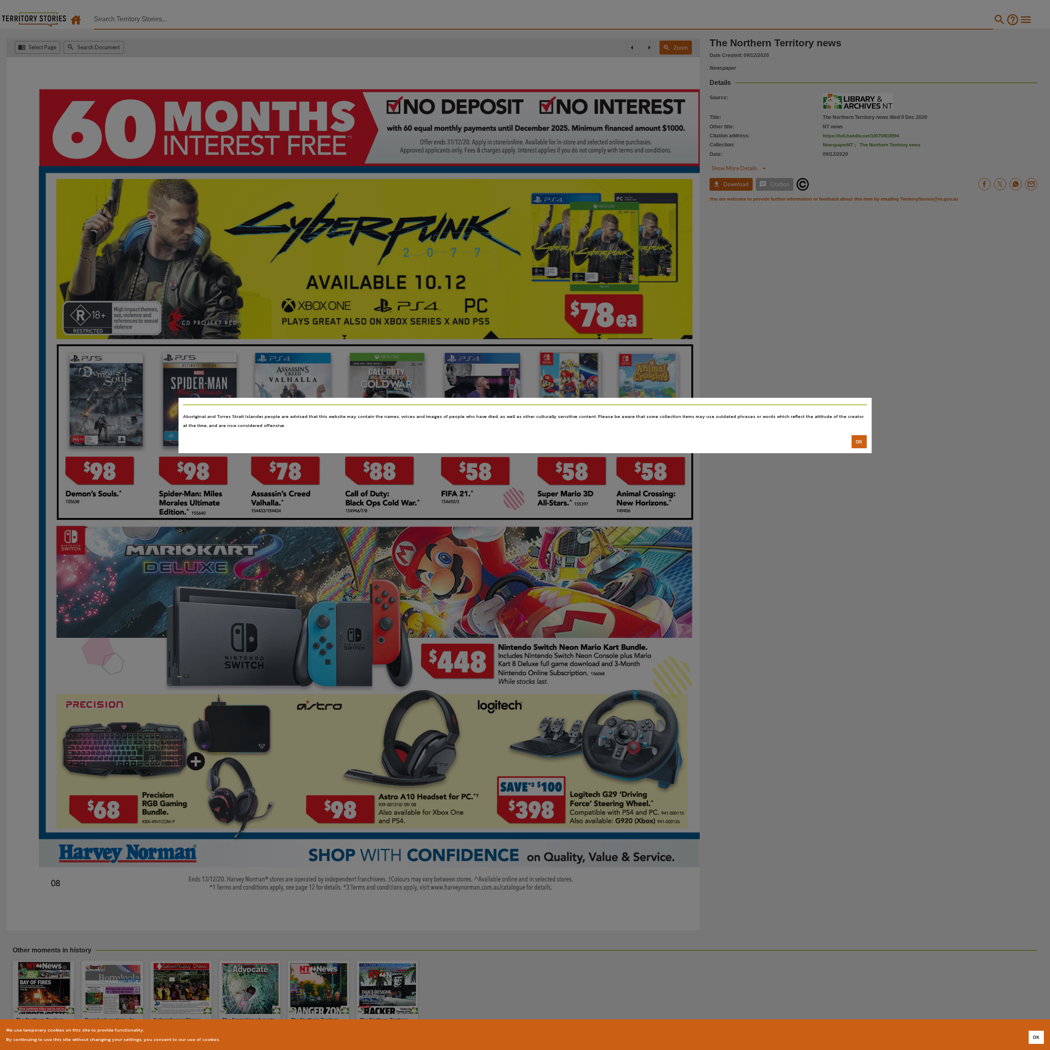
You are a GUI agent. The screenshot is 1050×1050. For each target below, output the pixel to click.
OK (859, 441)
